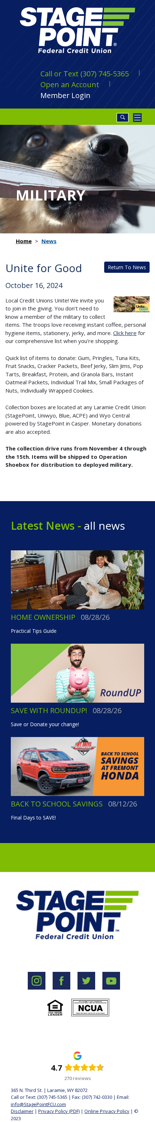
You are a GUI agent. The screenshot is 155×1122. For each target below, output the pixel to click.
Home (24, 241)
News (49, 241)
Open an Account (69, 84)
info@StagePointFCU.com (38, 1104)
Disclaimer (22, 1111)
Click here (125, 332)
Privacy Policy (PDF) (59, 1111)
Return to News (127, 267)
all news (103, 525)
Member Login (65, 95)
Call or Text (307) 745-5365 (84, 74)
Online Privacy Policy (106, 1111)
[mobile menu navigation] (137, 117)
